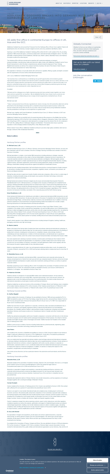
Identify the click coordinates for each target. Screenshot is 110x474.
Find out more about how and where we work (85, 56)
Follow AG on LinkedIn (79, 69)
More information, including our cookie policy (32, 467)
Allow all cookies (97, 460)
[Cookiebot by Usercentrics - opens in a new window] (9, 471)
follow (99, 81)
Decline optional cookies (97, 470)
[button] (59, 3)
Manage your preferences (96, 465)
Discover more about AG (54, 449)
